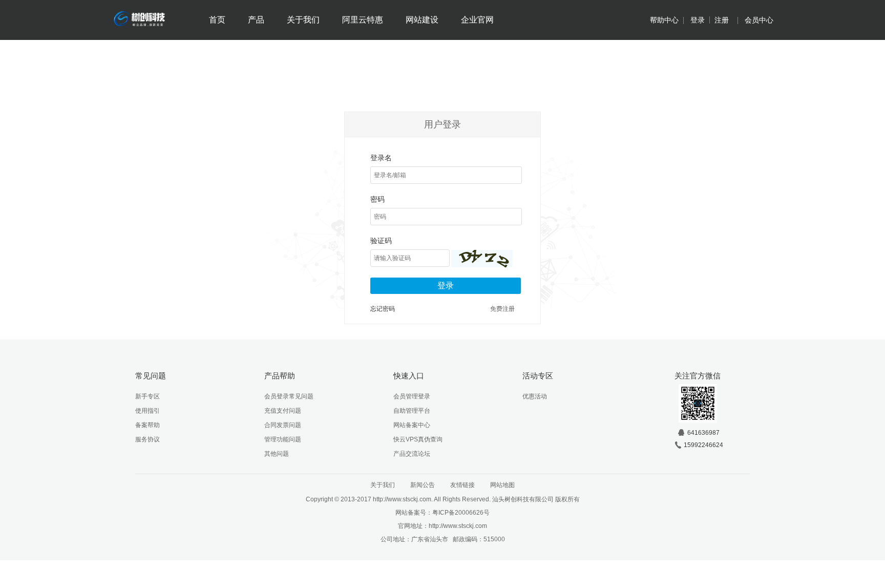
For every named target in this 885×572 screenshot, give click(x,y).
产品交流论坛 (411, 453)
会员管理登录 (411, 396)
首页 (217, 19)
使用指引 (147, 410)
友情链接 (462, 485)
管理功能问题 (282, 439)
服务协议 (147, 439)
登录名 (381, 158)
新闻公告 (422, 485)
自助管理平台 (411, 410)
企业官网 (477, 19)
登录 (697, 20)
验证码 (381, 241)
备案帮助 (147, 425)
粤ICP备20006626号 (461, 512)
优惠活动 (534, 396)
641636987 (703, 432)
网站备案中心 (411, 425)
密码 (377, 199)
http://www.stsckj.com (458, 525)
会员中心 (759, 20)
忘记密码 (382, 308)
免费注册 (502, 308)
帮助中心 (664, 20)
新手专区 (147, 396)
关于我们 (303, 19)
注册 (721, 20)
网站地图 (502, 485)
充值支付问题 (282, 410)
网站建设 (422, 19)
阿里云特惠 (362, 19)
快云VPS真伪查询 (417, 439)
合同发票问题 (282, 425)
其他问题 (276, 453)
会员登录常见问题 (288, 396)
